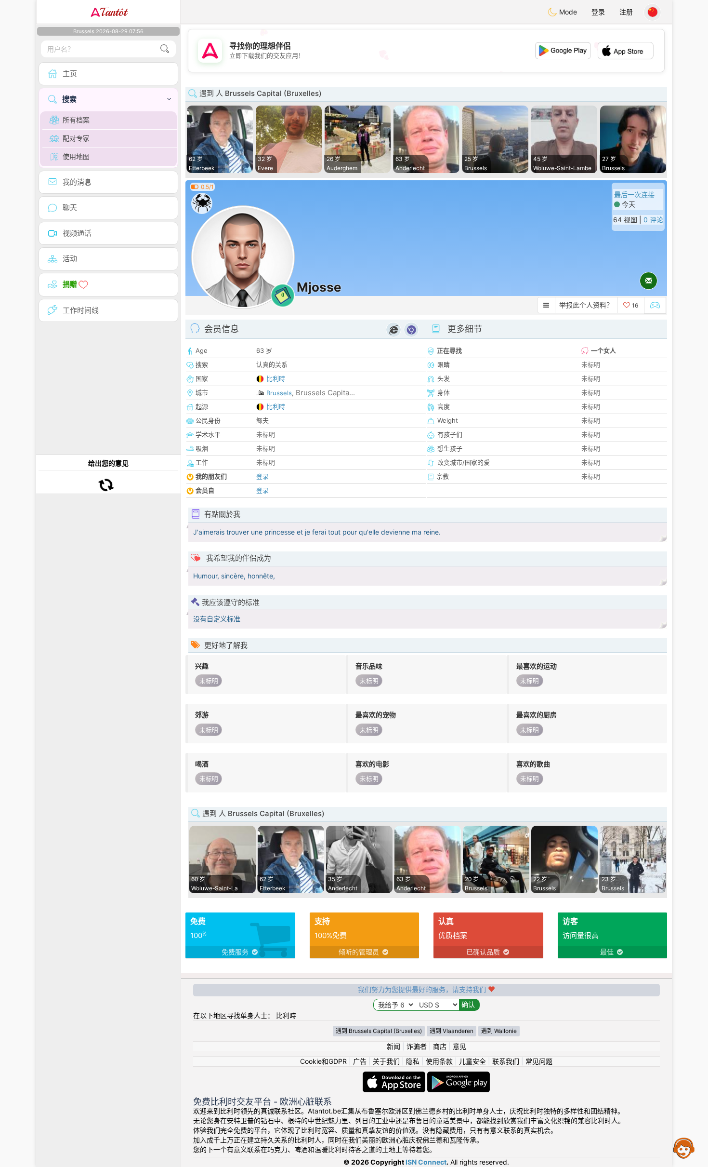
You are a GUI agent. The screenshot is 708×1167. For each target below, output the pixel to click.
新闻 (393, 1046)
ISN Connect (426, 1162)
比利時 (275, 378)
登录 (598, 12)
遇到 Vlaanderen (451, 1030)
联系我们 (505, 1061)
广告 (360, 1061)
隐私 (413, 1061)
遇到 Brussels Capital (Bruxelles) (379, 1030)
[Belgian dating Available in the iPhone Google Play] (458, 1076)
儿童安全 (472, 1061)
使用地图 (76, 156)
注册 (626, 12)
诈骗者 (416, 1046)
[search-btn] (165, 48)
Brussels (279, 393)
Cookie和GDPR (323, 1061)
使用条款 (439, 1061)
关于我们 (386, 1061)
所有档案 (76, 120)
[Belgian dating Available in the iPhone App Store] (395, 1076)
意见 (459, 1046)
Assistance (683, 1148)
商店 (439, 1046)
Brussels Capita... (325, 392)
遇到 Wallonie (499, 1030)
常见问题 (538, 1061)
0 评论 (653, 219)
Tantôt (113, 12)
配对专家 (76, 138)
